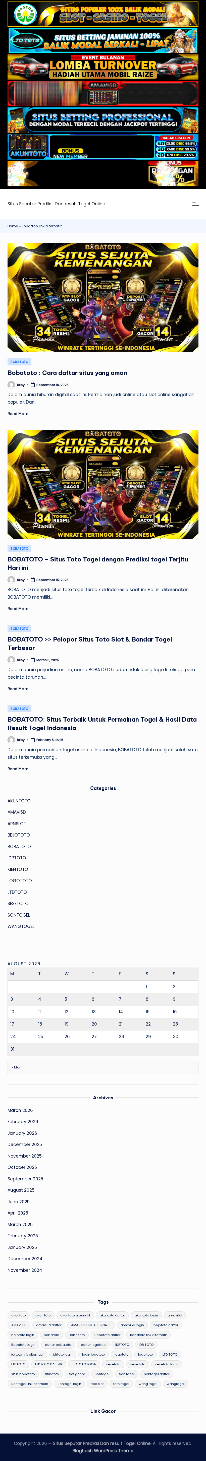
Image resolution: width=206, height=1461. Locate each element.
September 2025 (25, 1179)
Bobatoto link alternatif (148, 1334)
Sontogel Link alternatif (29, 1383)
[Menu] (195, 204)
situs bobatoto (23, 1374)
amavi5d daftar (49, 1325)
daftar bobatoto (58, 1344)
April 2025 (18, 1213)
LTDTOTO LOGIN (84, 1364)
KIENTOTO (18, 869)
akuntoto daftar (112, 1315)
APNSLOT (17, 824)
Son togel (127, 1374)
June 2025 (19, 1202)
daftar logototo (93, 1344)
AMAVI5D (17, 812)
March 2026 (20, 1110)
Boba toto (77, 1334)
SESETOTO (18, 904)
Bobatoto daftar (107, 1334)
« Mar (16, 1067)
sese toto (137, 1364)
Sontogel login (69, 1383)
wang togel (148, 1383)
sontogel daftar (157, 1374)
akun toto (43, 1315)
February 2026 (23, 1122)
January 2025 (22, 1247)
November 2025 (25, 1156)
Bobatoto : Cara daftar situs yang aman (67, 372)
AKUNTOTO (19, 801)
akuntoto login (146, 1315)
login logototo (93, 1354)
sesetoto (113, 1364)
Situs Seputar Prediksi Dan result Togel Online (56, 204)
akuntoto (18, 1315)
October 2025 (22, 1167)
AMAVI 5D (19, 1325)
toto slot (97, 1383)
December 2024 (25, 1259)
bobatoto (51, 1334)
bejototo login (22, 1334)
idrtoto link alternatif (27, 1354)
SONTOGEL (19, 915)
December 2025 (25, 1144)
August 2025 (21, 1190)
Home (13, 226)
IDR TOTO (146, 1344)
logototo (122, 1354)
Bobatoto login (23, 1344)
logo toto (145, 1354)
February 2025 (23, 1236)
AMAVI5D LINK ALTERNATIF (91, 1325)
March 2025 (20, 1225)
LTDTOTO (17, 892)
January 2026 (22, 1133)
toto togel (121, 1383)
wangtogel (176, 1383)
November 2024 (25, 1270)
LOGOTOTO (20, 881)
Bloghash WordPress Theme (103, 1451)
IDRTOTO (17, 858)
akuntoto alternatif (75, 1315)
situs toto (51, 1374)
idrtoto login (63, 1354)
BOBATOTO (19, 362)
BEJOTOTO (19, 835)
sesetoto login (166, 1364)
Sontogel (102, 1374)
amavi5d (175, 1315)
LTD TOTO (170, 1354)
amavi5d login (132, 1325)
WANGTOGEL (21, 926)
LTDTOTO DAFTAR (48, 1364)
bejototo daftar (165, 1325)
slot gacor (77, 1374)
